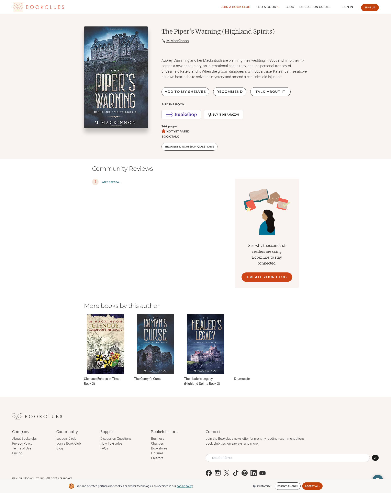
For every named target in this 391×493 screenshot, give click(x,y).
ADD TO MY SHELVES (185, 92)
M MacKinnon (177, 41)
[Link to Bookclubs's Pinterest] (245, 473)
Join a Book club (235, 7)
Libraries (157, 453)
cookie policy (185, 486)
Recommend (229, 92)
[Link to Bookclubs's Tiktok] (236, 473)
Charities (157, 443)
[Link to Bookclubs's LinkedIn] (253, 473)
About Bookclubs (24, 439)
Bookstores (159, 448)
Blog (290, 7)
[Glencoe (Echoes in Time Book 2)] (105, 344)
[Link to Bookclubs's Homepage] (38, 7)
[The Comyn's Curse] (155, 344)
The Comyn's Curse (147, 379)
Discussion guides (315, 7)
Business (157, 439)
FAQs (104, 448)
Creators (157, 458)
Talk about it (271, 92)
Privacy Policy (22, 443)
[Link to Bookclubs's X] (227, 473)
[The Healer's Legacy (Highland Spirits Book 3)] (205, 344)
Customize (264, 486)
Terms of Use (21, 448)
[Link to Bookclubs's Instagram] (218, 473)
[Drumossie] (255, 344)
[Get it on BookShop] (181, 114)
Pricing (17, 453)
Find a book (266, 7)
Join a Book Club (68, 443)
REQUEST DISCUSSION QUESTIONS (189, 146)
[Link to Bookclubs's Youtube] (262, 473)
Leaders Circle (66, 439)
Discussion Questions (115, 439)
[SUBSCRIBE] (375, 458)
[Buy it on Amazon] (223, 114)
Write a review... (111, 182)
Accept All (312, 486)
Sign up (370, 7)
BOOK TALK (170, 136)
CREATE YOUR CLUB (267, 277)
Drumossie (242, 379)
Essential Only (287, 486)
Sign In (347, 7)
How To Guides (111, 443)
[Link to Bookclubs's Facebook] (209, 473)
